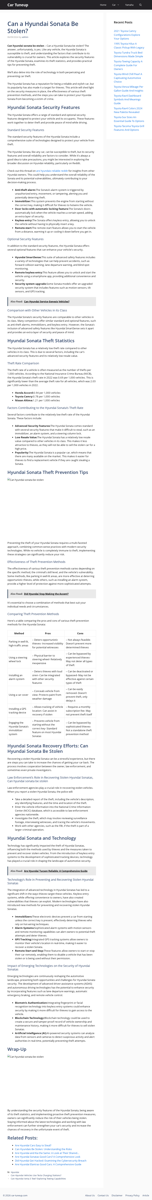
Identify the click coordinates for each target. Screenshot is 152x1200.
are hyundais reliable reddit (52, 170)
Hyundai (15, 1172)
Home (103, 4)
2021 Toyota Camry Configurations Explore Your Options (127, 34)
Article (145, 1195)
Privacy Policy (132, 1195)
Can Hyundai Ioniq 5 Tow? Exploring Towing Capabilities (38, 1178)
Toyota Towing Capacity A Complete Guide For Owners (128, 65)
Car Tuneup (17, 4)
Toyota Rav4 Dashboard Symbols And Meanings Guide (127, 99)
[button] (140, 5)
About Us (90, 1195)
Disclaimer (117, 1195)
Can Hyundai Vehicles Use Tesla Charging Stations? (36, 1175)
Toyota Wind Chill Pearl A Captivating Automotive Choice (128, 77)
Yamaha (129, 4)
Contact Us (103, 1195)
